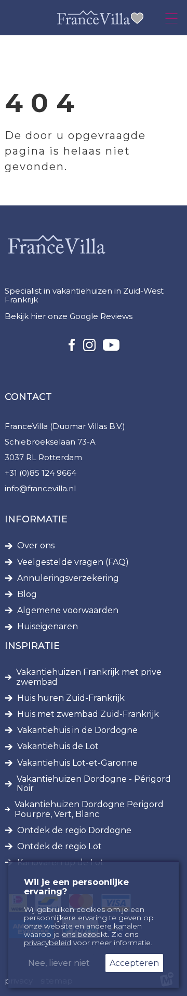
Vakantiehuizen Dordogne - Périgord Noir (94, 783)
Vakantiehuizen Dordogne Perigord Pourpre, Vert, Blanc (89, 809)
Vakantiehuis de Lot (58, 746)
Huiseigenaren (47, 626)
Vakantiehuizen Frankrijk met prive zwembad (89, 677)
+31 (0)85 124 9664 (40, 473)
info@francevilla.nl (40, 488)
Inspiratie (32, 646)
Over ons (36, 545)
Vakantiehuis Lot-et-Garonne (77, 763)
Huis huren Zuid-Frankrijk (71, 698)
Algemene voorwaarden (67, 610)
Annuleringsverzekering (68, 578)
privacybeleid (47, 942)
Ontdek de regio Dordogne (74, 830)
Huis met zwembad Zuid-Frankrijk (88, 714)
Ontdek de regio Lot (59, 846)
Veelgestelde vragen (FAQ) (73, 562)
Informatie (36, 519)
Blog (27, 594)
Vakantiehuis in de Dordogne (77, 730)
